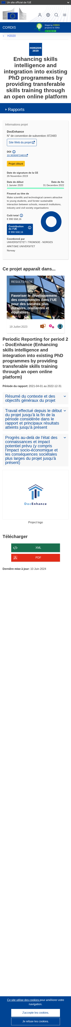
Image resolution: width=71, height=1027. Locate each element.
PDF (38, 557)
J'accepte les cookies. (35, 1012)
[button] (48, 15)
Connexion (40, 15)
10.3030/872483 (16, 155)
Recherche (56, 15)
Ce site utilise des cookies (23, 1000)
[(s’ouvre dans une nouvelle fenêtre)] (14, 13)
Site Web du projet (20, 143)
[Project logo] (35, 495)
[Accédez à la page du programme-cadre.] (35, 49)
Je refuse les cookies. (35, 1021)
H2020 (11, 35)
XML (38, 547)
